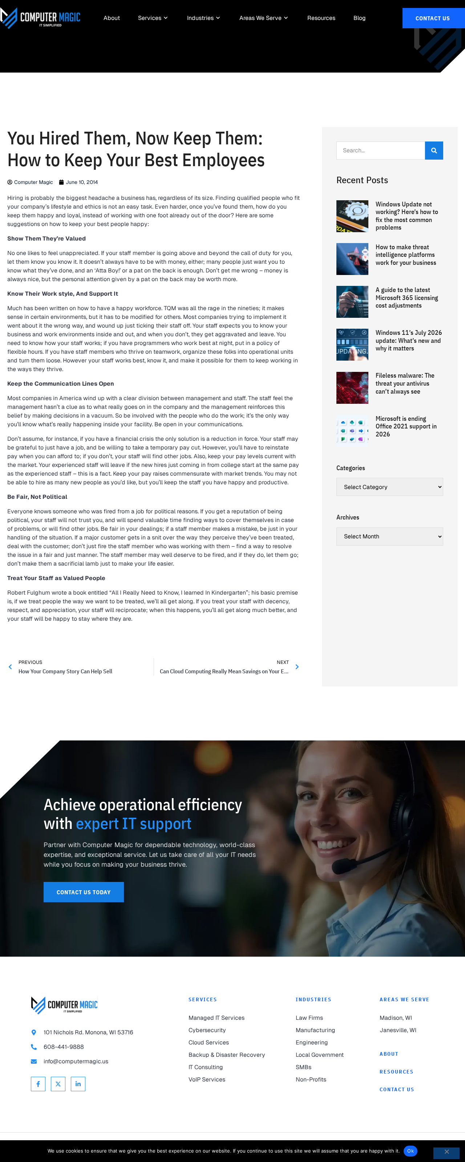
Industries (314, 999)
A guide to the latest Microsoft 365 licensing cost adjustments (407, 297)
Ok (410, 1151)
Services (203, 999)
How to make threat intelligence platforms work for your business (406, 255)
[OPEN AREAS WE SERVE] (286, 18)
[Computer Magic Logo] (40, 18)
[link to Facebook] (38, 1084)
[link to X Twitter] (58, 1084)
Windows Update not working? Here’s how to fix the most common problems (407, 216)
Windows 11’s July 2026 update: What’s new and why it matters (409, 340)
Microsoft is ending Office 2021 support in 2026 (406, 426)
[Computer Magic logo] (64, 1005)
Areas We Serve (405, 999)
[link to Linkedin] (78, 1084)
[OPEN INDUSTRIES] (218, 18)
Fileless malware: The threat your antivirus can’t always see (405, 383)
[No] (446, 1153)
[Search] (434, 150)
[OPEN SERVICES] (166, 18)
